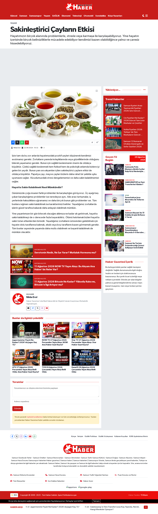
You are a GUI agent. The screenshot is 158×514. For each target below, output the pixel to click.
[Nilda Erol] (18, 299)
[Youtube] (47, 308)
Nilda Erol (17, 148)
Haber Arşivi (88, 481)
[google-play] (85, 487)
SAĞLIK (56, 16)
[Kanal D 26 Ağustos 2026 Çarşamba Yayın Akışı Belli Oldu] (85, 357)
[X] (17, 436)
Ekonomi (66, 16)
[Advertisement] (79, 67)
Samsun (23, 16)
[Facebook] (33, 308)
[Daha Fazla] (27, 142)
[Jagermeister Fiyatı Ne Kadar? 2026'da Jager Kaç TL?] (26, 330)
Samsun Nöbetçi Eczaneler (24, 475)
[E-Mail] (28, 308)
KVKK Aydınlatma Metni (138, 436)
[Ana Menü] (146, 16)
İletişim (80, 436)
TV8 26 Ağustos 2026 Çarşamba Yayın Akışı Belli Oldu (54, 369)
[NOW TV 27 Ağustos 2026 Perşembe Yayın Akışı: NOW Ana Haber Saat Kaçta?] (55, 330)
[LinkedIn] (26, 436)
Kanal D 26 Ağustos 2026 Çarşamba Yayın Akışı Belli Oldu (83, 369)
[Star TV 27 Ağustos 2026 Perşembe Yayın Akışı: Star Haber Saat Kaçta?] (85, 330)
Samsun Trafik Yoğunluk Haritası (95, 475)
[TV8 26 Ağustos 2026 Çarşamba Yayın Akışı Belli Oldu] (55, 357)
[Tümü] (144, 90)
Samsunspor (35, 16)
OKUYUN (87, 501)
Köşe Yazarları (115, 16)
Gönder (17, 409)
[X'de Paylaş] (17, 142)
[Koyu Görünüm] (143, 16)
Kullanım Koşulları (121, 436)
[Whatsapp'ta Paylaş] (22, 142)
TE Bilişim (144, 495)
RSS (15, 495)
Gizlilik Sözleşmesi (105, 436)
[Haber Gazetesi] (79, 6)
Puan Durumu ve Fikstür (127, 475)
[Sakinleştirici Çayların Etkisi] (55, 112)
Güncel (13, 16)
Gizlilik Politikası (91, 436)
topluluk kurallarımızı (35, 417)
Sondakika (100, 16)
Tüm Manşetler (19, 481)
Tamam (96, 501)
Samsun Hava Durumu (57, 475)
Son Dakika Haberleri (56, 481)
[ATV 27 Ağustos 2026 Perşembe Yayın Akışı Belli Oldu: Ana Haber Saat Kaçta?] (26, 357)
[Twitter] (37, 308)
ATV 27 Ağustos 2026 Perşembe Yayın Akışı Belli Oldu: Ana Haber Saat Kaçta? (25, 369)
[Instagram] (42, 308)
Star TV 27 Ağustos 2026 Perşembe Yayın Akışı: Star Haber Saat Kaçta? (84, 342)
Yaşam (47, 16)
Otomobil (88, 16)
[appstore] (72, 487)
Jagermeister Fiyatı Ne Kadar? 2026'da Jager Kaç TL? (24, 342)
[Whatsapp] (34, 436)
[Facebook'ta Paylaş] (13, 142)
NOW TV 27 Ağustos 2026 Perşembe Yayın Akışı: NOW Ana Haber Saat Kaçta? (55, 342)
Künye (73, 436)
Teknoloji (76, 16)
